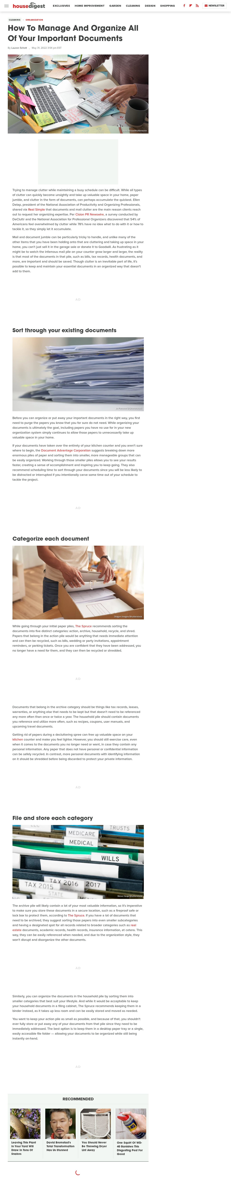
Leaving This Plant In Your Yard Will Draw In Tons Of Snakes (23, 1148)
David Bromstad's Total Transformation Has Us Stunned (60, 1146)
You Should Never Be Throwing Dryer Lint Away (94, 1146)
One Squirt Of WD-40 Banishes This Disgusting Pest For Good (130, 1149)
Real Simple (36, 209)
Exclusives (61, 6)
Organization (34, 19)
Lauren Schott (19, 48)
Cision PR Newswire (89, 214)
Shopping (167, 6)
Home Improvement (89, 6)
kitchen (17, 739)
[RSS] (197, 6)
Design (150, 6)
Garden (115, 6)
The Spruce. (76, 915)
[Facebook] (184, 6)
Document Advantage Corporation (66, 450)
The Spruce (83, 626)
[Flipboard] (190, 6)
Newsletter (216, 6)
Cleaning (133, 6)
